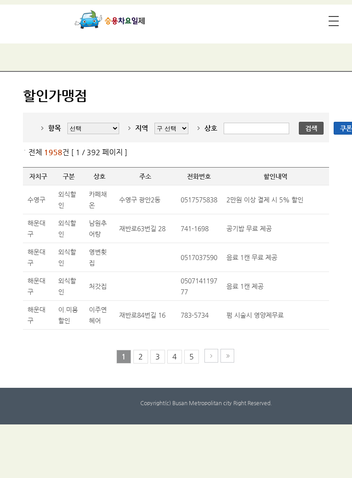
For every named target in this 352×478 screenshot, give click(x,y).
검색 (311, 128)
